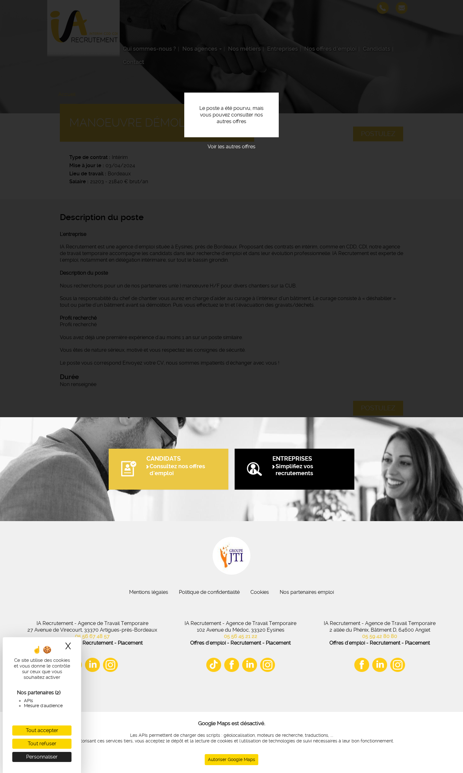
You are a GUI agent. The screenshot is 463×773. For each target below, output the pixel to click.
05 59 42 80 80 (379, 636)
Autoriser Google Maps (231, 759)
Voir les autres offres (231, 147)
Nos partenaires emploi (307, 592)
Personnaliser (42, 757)
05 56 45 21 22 (240, 636)
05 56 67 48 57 (92, 636)
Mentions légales (148, 592)
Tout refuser (42, 744)
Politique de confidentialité (209, 592)
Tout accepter (42, 730)
